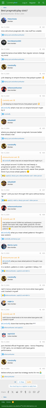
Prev (22, 382)
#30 (43, 285)
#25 (43, 128)
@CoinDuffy (5, 108)
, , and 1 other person (24, 176)
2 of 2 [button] (29, 382)
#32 (43, 342)
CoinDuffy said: (8, 100)
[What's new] (39, 3)
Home (8, 402)
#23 (43, 74)
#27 (43, 190)
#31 (43, 310)
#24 (43, 96)
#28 (43, 215)
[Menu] (3, 3)
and (14, 35)
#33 (43, 369)
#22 (43, 49)
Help (3, 402)
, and (18, 271)
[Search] (43, 3)
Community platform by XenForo (19, 406)
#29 (43, 253)
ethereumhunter (8, 14)
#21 (43, 27)
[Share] (40, 27)
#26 (43, 153)
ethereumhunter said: (10, 157)
